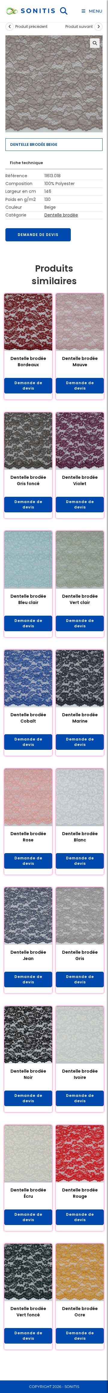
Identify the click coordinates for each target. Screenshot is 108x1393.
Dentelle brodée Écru (28, 1193)
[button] (95, 43)
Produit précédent (31, 26)
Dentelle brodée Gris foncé (28, 480)
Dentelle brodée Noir (28, 1074)
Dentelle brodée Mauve (80, 361)
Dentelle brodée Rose (28, 837)
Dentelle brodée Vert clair (80, 599)
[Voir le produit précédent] (9, 26)
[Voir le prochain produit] (98, 26)
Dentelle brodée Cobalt (28, 718)
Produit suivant (79, 26)
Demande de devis (38, 234)
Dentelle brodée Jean (28, 955)
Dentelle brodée (61, 215)
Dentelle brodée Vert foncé (28, 1312)
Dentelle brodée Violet (80, 480)
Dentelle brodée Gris (80, 955)
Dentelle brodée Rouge (80, 1193)
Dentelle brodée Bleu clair (28, 599)
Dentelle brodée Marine (80, 718)
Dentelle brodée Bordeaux (28, 361)
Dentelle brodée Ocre (80, 1312)
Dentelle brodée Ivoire (80, 1074)
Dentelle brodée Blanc (80, 837)
